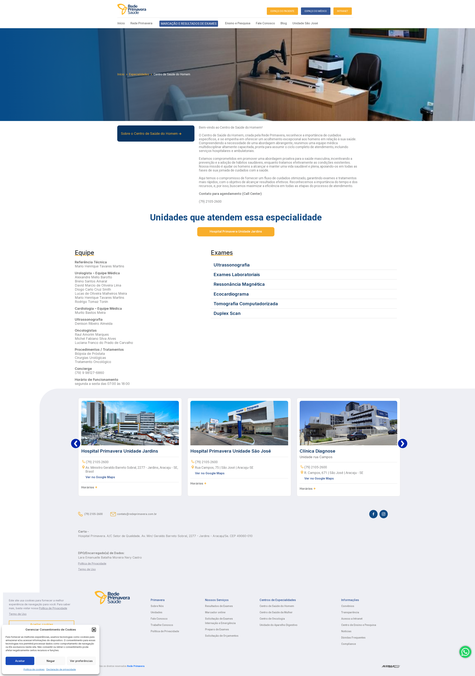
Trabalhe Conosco (162, 624)
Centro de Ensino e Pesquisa (358, 624)
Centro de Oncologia (272, 618)
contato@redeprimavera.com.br (137, 514)
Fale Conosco (265, 23)
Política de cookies (34, 669)
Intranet (342, 11)
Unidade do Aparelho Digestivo (278, 624)
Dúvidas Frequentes (353, 637)
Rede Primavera (141, 23)
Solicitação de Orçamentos (221, 635)
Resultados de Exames (219, 606)
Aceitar (20, 661)
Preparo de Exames (217, 629)
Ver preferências (81, 661)
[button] (94, 629)
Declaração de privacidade (61, 669)
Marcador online (215, 612)
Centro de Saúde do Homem (172, 74)
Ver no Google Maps (100, 477)
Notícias (346, 631)
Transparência (350, 612)
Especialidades (139, 74)
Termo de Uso (18, 614)
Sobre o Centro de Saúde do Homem (150, 133)
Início (121, 23)
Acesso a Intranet (351, 618)
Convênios (347, 606)
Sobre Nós (157, 606)
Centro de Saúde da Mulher (276, 612)
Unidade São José (305, 23)
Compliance (348, 643)
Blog (284, 23)
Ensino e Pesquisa (237, 23)
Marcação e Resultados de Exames (189, 23)
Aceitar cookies (41, 624)
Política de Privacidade (165, 631)
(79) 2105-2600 (93, 514)
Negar (51, 661)
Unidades (156, 612)
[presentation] (75, 443)
